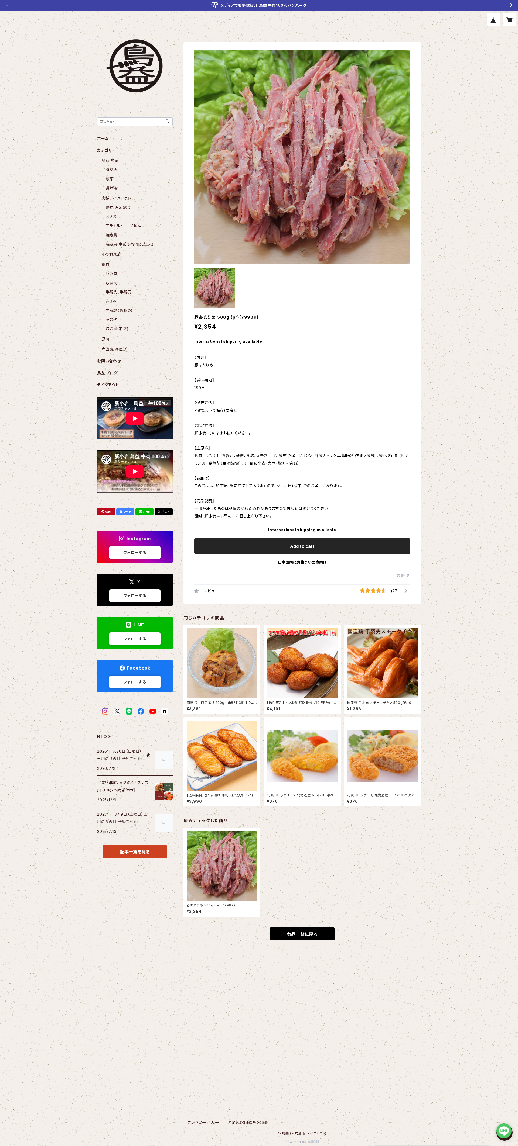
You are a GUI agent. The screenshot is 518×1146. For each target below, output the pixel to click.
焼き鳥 (111, 235)
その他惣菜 (111, 254)
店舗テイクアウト (116, 198)
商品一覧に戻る (302, 934)
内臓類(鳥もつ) (119, 310)
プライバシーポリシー (204, 1122)
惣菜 (110, 178)
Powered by (296, 1142)
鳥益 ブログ (107, 373)
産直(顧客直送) (115, 349)
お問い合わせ (109, 361)
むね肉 (111, 283)
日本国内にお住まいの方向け (302, 562)
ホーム (102, 138)
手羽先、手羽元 (119, 292)
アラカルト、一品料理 (124, 225)
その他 (111, 319)
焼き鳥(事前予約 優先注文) (130, 244)
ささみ (111, 301)
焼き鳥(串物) (117, 328)
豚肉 (105, 339)
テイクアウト (108, 384)
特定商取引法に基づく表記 (248, 1122)
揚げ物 (112, 188)
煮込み (112, 169)
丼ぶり (111, 216)
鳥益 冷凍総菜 (118, 207)
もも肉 (111, 273)
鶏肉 (105, 264)
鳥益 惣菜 (110, 160)
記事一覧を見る (135, 851)
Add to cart (302, 546)
